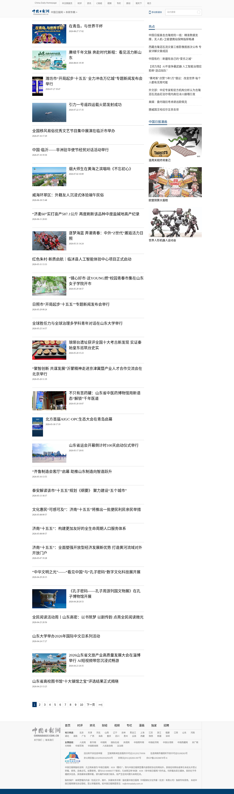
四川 (117, 736)
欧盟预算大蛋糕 (158, 200)
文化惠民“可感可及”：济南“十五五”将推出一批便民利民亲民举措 (86, 509)
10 (81, 704)
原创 (128, 3)
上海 (142, 733)
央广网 (195, 742)
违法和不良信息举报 (93, 753)
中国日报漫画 (158, 122)
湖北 (67, 736)
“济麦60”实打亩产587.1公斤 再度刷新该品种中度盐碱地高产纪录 (85, 214)
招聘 (166, 725)
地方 (149, 3)
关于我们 (38, 740)
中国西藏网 (182, 742)
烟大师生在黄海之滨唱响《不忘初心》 (101, 169)
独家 (154, 725)
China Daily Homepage (46, 3)
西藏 (142, 736)
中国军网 (79, 746)
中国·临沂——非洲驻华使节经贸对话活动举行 (70, 150)
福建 (167, 733)
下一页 (91, 704)
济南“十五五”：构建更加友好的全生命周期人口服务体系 (79, 528)
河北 (98, 733)
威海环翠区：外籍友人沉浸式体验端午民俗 (68, 195)
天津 (90, 733)
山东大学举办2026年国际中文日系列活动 (66, 636)
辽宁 (115, 733)
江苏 (151, 733)
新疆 (159, 736)
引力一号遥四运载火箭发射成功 (95, 105)
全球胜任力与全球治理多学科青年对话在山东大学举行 (77, 323)
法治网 (120, 746)
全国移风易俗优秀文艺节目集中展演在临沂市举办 (73, 131)
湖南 (75, 736)
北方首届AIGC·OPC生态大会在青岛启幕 (79, 419)
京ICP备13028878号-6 (156, 758)
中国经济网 (153, 742)
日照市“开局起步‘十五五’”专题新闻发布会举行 (71, 304)
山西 (107, 733)
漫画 (141, 725)
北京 (81, 733)
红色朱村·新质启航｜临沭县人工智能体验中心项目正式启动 (81, 259)
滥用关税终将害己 (160, 160)
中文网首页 (67, 3)
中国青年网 (139, 742)
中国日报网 (57, 12)
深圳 (168, 736)
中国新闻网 (93, 746)
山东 (184, 733)
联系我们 (49, 740)
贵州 (126, 736)
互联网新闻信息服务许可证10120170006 (126, 753)
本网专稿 (70, 12)
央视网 (126, 742)
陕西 (151, 736)
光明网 (68, 746)
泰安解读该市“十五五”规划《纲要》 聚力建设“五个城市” (79, 490)
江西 (176, 733)
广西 (92, 736)
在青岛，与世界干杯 (86, 26)
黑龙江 (133, 733)
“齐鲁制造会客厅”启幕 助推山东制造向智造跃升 (72, 471)
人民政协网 (107, 746)
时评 (80, 3)
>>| (100, 704)
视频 (109, 3)
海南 (100, 736)
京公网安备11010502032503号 (98, 758)
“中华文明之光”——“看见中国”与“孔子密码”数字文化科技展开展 (86, 572)
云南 (134, 736)
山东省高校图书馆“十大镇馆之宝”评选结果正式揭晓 (75, 681)
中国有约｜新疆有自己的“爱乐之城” (170, 58)
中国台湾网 (168, 742)
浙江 (159, 733)
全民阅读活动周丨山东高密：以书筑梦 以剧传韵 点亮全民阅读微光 (88, 617)
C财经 (99, 3)
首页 (67, 725)
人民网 (82, 742)
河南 (193, 733)
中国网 (103, 742)
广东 (84, 736)
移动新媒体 (157, 12)
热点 (152, 26)
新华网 (93, 742)
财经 (104, 725)
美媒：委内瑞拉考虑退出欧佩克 (168, 101)
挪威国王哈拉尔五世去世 (164, 109)
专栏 (119, 3)
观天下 (139, 3)
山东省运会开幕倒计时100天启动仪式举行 (104, 445)
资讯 (89, 3)
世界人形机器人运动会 (162, 240)
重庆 (109, 736)
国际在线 (115, 742)
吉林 (123, 733)
